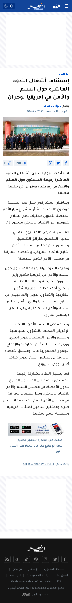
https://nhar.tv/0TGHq (38, 464)
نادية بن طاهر (52, 106)
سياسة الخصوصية (39, 575)
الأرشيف (15, 575)
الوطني (64, 74)
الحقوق (52, 588)
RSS (58, 581)
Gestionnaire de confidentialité (31, 581)
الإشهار (33, 569)
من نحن (18, 569)
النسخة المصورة (54, 569)
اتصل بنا (62, 575)
